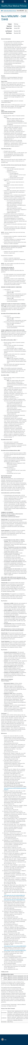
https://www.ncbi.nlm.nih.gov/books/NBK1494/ (14, 899)
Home (5, 1039)
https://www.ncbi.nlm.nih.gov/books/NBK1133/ (14, 895)
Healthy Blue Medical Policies (10, 10)
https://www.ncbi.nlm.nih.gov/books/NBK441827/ (15, 950)
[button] (25, 1)
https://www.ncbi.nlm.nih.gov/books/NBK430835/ (15, 946)
